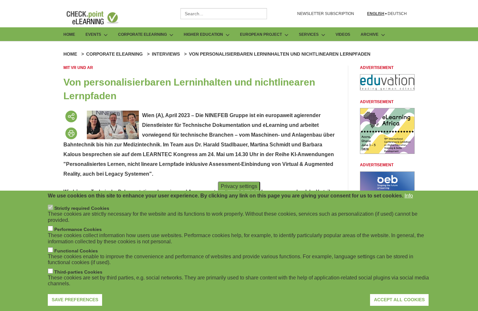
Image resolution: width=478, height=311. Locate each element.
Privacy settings (239, 186)
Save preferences (75, 299)
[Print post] (71, 133)
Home (69, 34)
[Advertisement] (387, 88)
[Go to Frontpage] (97, 17)
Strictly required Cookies (81, 208)
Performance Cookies (78, 229)
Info (409, 195)
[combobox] (223, 13)
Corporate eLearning (114, 54)
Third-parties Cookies (78, 272)
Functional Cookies (76, 250)
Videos (343, 34)
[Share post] (71, 116)
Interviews (166, 54)
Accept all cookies (399, 299)
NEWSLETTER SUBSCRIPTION (325, 13)
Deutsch (397, 14)
